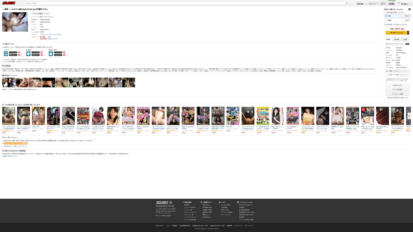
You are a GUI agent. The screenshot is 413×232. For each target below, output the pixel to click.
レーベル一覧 (188, 210)
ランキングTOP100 (190, 207)
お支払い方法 (225, 210)
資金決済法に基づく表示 (217, 225)
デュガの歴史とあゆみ (164, 215)
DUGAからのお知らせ (245, 205)
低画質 (405, 39)
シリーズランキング (190, 217)
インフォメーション (246, 202)
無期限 (398, 60)
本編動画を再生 (397, 85)
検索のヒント (206, 214)
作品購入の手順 (207, 210)
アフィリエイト (249, 225)
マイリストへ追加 (397, 94)
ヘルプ (223, 202)
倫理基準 (241, 217)
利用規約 (241, 207)
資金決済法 (246, 214)
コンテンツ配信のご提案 (246, 219)
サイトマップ (238, 225)
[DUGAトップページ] (8, 3)
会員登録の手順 (207, 207)
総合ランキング (53, 39)
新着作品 (187, 205)
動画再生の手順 (207, 212)
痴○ (59, 34)
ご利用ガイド (207, 202)
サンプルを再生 (397, 89)
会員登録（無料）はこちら (10, 156)
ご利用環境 (224, 207)
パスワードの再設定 (227, 212)
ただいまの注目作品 (190, 219)
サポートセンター (226, 214)
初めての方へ (206, 205)
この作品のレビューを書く (10, 146)
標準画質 (396, 39)
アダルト (42, 34)
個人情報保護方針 (244, 210)
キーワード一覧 (188, 214)
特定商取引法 (247, 212)
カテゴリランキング (190, 212)
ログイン (383, 4)
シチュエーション (52, 34)
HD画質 (388, 39)
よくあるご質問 (225, 205)
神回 (41, 24)
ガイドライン (23, 146)
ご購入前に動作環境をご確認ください (398, 97)
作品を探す (188, 202)
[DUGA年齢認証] (162, 202)
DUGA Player (25, 59)
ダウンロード (404, 75)
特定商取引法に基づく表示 (200, 225)
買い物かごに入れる (397, 32)
